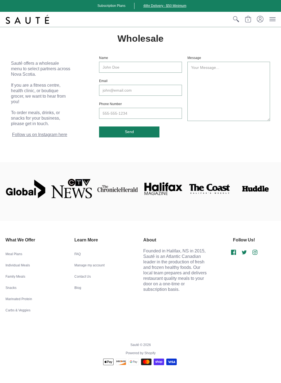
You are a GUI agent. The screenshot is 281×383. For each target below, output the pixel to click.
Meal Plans (13, 254)
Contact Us (82, 276)
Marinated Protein (18, 299)
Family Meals (15, 276)
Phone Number (110, 104)
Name (103, 58)
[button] (236, 19)
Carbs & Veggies (17, 310)
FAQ (77, 254)
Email (103, 81)
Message (194, 58)
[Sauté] (27, 19)
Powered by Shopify (141, 353)
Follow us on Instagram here (39, 134)
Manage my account (89, 265)
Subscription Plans (111, 6)
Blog (77, 288)
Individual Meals (17, 265)
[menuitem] (236, 19)
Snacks (10, 288)
